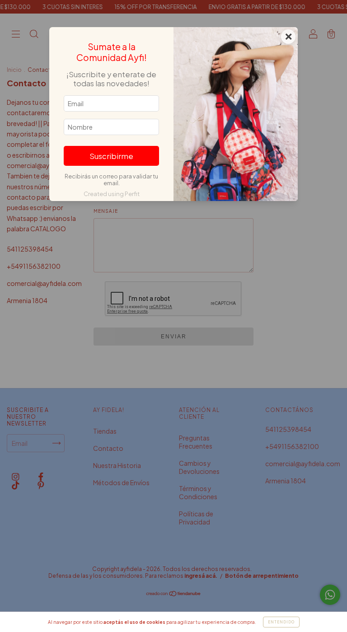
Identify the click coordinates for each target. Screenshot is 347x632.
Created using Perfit (112, 193)
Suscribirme (111, 156)
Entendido (281, 622)
